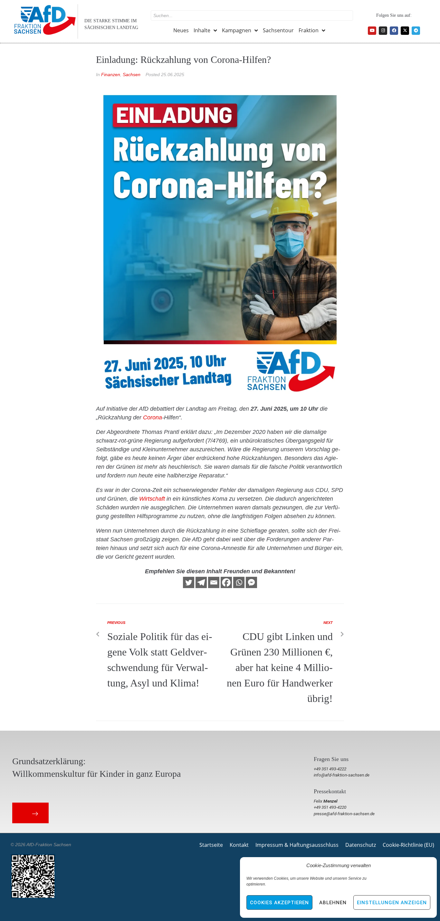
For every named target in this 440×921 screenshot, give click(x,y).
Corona (152, 417)
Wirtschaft (152, 499)
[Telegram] (416, 30)
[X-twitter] (405, 30)
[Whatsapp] (238, 582)
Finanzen (110, 74)
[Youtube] (372, 30)
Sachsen (131, 74)
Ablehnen (333, 903)
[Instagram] (383, 30)
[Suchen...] (252, 15)
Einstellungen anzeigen (392, 903)
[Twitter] (188, 582)
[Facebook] (394, 30)
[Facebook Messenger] (251, 582)
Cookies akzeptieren (279, 903)
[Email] (213, 582)
